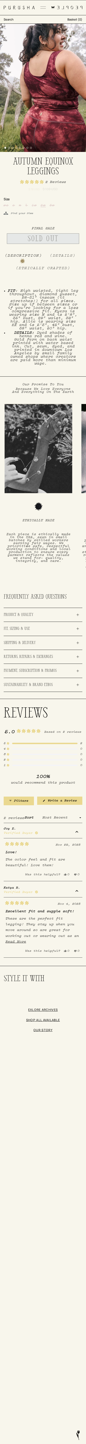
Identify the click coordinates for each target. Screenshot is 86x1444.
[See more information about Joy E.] (76, 832)
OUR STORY (43, 1030)
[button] (43, 182)
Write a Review (64, 802)
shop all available (43, 1020)
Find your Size (22, 213)
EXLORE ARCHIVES (43, 1010)
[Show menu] (43, 7)
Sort (30, 817)
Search (9, 19)
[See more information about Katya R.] (76, 891)
